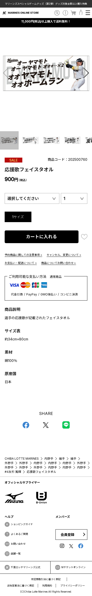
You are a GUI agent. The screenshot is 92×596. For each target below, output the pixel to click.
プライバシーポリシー (72, 585)
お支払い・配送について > (21, 263)
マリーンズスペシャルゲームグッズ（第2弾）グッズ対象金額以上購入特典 (41, 3)
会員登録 (67, 534)
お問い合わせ (18, 543)
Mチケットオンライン (73, 567)
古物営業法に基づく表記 (20, 585)
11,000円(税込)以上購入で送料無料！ (46, 21)
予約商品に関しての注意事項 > (23, 255)
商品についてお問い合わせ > (58, 263)
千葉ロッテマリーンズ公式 (25, 567)
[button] (86, 73)
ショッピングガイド (22, 524)
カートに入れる (41, 236)
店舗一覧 (16, 553)
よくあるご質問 (19, 533)
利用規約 (47, 585)
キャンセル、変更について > (64, 255)
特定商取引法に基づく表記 (46, 579)
